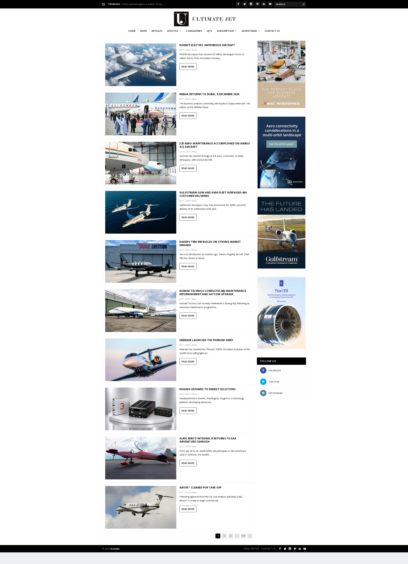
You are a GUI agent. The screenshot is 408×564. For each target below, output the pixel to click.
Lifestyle (172, 30)
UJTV (209, 30)
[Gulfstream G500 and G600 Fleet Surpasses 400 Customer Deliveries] (140, 212)
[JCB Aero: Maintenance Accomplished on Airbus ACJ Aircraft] (140, 163)
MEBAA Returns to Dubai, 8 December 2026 (209, 94)
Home (131, 30)
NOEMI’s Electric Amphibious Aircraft (207, 45)
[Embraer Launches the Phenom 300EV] (140, 359)
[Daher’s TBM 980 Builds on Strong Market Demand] (140, 261)
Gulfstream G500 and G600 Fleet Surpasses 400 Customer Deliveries (213, 194)
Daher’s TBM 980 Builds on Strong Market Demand (210, 243)
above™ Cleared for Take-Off (200, 487)
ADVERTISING (249, 30)
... (237, 535)
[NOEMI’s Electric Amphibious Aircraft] (140, 65)
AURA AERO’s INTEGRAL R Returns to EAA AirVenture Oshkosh (207, 440)
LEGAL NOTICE (251, 548)
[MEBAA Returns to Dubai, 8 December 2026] (140, 114)
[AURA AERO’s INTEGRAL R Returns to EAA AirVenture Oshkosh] (140, 458)
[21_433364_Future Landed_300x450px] (281, 267)
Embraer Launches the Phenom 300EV (206, 340)
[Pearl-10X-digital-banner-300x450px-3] (281, 347)
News (143, 30)
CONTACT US (272, 30)
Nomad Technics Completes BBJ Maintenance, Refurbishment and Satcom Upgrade (213, 292)
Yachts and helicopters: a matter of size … (143, 4)
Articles (157, 30)
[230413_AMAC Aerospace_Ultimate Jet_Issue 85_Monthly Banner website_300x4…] (281, 107)
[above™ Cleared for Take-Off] (140, 507)
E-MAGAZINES (194, 30)
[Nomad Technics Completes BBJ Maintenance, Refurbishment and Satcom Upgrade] (140, 310)
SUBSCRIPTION (225, 30)
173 (243, 535)
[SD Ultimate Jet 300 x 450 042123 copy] (281, 187)
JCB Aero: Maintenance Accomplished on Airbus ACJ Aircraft (214, 145)
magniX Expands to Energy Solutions (207, 389)
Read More (188, 66)
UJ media (115, 548)
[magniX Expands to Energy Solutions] (140, 409)
